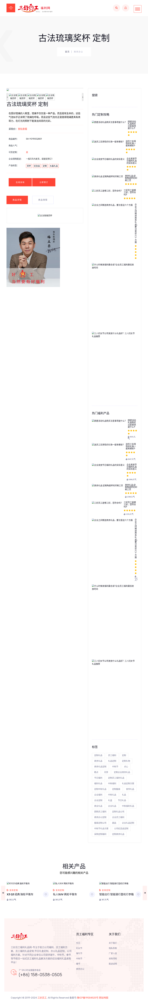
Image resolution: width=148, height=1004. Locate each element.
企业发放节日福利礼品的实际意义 (132, 160)
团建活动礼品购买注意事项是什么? (132, 124)
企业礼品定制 (128, 823)
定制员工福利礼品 (116, 778)
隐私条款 (113, 948)
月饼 (106, 772)
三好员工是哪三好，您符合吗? (130, 192)
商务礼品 (98, 761)
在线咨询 (20, 182)
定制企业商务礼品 (122, 772)
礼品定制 (112, 761)
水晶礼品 (54, 166)
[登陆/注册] (125, 8)
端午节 (79, 953)
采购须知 (113, 958)
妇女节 (79, 948)
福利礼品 (98, 783)
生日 (78, 943)
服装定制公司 (100, 823)
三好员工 (42, 997)
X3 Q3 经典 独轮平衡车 (20, 894)
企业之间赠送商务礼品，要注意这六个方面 (137, 223)
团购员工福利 (100, 811)
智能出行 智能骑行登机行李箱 (116, 894)
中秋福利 (112, 783)
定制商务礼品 (118, 834)
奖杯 (29, 166)
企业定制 (98, 800)
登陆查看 (22, 129)
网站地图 (103, 997)
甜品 (114, 823)
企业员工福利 (118, 817)
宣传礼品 (130, 789)
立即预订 (43, 182)
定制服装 (116, 789)
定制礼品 (98, 755)
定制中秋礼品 (100, 789)
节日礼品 (122, 800)
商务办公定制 (100, 817)
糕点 (96, 772)
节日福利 (98, 778)
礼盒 (110, 800)
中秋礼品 (112, 795)
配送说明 (113, 964)
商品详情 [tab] (17, 200)
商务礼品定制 (100, 766)
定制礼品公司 (118, 811)
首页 (67, 52)
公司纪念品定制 (121, 828)
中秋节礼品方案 (101, 828)
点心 (126, 766)
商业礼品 (98, 806)
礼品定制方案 (128, 783)
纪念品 (37, 166)
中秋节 (115, 766)
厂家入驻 (113, 953)
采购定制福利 (100, 834)
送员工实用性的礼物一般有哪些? (131, 143)
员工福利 (112, 755)
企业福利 (98, 795)
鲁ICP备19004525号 (87, 997)
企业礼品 (112, 806)
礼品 (124, 795)
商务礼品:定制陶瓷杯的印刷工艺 (131, 178)
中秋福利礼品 (128, 806)
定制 (45, 166)
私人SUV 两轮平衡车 (65, 894)
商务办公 (80, 969)
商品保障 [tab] (43, 200)
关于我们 (113, 943)
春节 (78, 964)
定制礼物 (126, 761)
